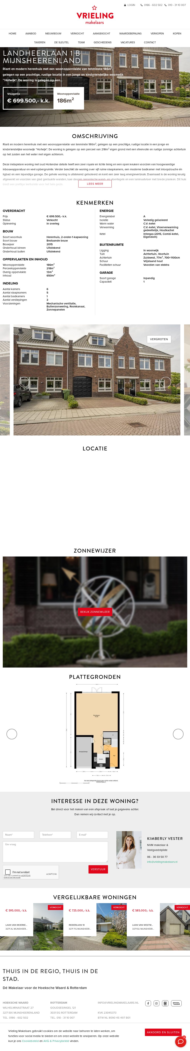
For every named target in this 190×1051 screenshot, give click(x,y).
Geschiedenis (103, 42)
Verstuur (98, 869)
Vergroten (159, 339)
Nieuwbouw (53, 33)
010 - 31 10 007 (177, 5)
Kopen (177, 33)
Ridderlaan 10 (77, 925)
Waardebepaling (130, 33)
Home (12, 33)
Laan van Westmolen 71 (143, 925)
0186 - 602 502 (153, 5)
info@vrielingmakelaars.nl (162, 862)
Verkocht (77, 33)
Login (131, 5)
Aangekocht (101, 33)
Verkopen (157, 33)
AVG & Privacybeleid (56, 1041)
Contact (150, 42)
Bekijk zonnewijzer (95, 611)
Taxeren (39, 42)
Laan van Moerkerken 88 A (17, 925)
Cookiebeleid (30, 1041)
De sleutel (61, 42)
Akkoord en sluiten (163, 1032)
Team (81, 42)
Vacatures (128, 42)
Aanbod (30, 33)
